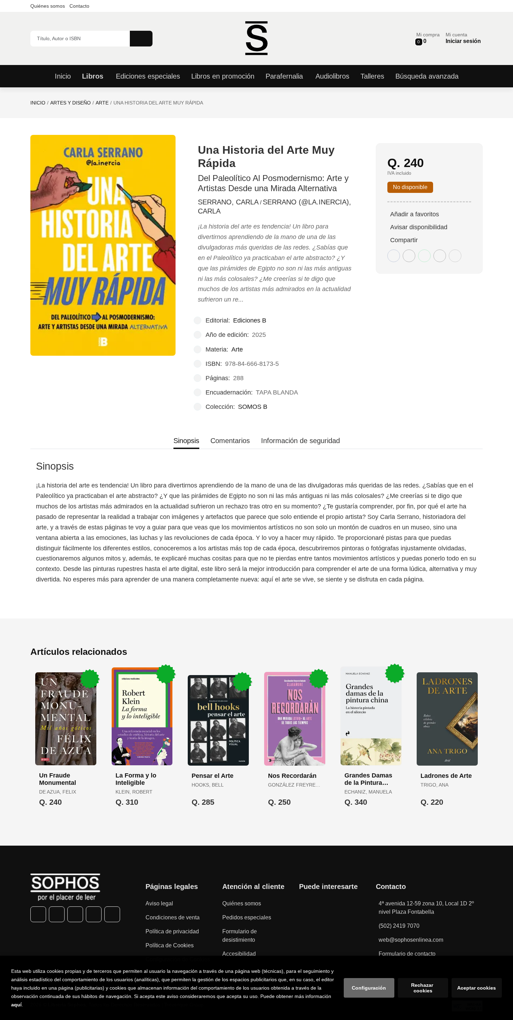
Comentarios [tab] (230, 440)
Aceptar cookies (476, 988)
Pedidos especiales (246, 917)
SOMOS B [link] (252, 406)
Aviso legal (159, 903)
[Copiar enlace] (455, 255)
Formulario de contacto (407, 954)
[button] (428, 38)
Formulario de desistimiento (239, 935)
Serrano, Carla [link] (228, 202)
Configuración (369, 988)
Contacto (79, 5)
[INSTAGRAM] (75, 914)
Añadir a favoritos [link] (414, 214)
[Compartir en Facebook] (393, 255)
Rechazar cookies (422, 987)
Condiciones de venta (173, 917)
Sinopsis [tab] (186, 440)
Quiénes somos (47, 5)
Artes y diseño (70, 103)
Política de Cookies (170, 945)
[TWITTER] (57, 914)
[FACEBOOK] (38, 914)
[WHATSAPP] (94, 914)
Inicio (37, 103)
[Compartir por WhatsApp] (424, 255)
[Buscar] (141, 38)
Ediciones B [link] (249, 320)
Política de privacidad (172, 931)
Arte (102, 103)
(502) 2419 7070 (399, 926)
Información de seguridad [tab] (300, 440)
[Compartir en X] (409, 255)
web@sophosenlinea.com (411, 940)
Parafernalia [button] (284, 76)
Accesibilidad (239, 954)
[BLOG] (112, 914)
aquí (16, 1004)
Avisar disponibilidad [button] (418, 227)
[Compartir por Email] (439, 255)
